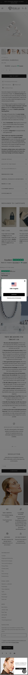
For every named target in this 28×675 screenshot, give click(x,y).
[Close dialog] (26, 658)
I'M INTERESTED (20, 668)
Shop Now (14, 294)
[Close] (25, 281)
